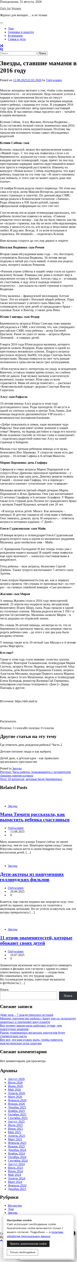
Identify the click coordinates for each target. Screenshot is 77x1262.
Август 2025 (16, 1121)
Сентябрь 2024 (18, 1160)
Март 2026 (15, 1096)
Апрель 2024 (16, 1178)
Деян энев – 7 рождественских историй (26, 1015)
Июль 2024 (15, 1167)
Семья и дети (17, 39)
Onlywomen (54, 80)
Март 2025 (15, 1139)
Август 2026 (16, 1079)
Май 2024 (14, 1174)
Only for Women (10, 8)
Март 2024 (15, 1182)
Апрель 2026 (16, 1093)
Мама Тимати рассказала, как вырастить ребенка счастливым (34, 817)
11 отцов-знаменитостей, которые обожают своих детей (36, 940)
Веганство (15, 1205)
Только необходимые (22, 1252)
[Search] (1, 49)
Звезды (17, 768)
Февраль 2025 (17, 1142)
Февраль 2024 (17, 1185)
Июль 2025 (15, 1125)
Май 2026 (14, 1089)
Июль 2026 (15, 1082)
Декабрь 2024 (17, 1150)
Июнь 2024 (15, 1171)
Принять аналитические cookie (28, 1243)
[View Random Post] (1, 46)
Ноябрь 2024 (16, 1153)
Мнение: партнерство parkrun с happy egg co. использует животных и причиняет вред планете (38, 1020)
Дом (11, 28)
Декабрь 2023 (17, 1189)
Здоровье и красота (21, 32)
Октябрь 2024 (17, 1157)
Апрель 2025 (16, 1135)
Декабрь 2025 (17, 1107)
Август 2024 (16, 1164)
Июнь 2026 (15, 1086)
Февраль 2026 (17, 1100)
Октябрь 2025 (17, 1114)
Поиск (4, 989)
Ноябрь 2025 (16, 1111)
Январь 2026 (16, 1103)
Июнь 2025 (15, 1128)
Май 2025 (14, 1132)
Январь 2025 (16, 1146)
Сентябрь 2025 (18, 1118)
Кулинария (15, 35)
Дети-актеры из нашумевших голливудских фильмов (32, 877)
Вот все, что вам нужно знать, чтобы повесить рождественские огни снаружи (31, 1041)
